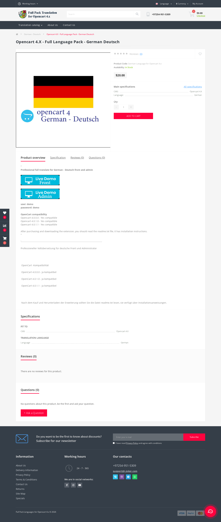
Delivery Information (27, 470)
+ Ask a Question (34, 413)
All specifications (193, 86)
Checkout (201, 15)
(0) (141, 54)
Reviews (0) (77, 157)
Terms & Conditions (26, 479)
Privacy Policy (132, 443)
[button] (4, 240)
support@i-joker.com (125, 471)
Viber (121, 476)
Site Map (20, 493)
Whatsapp (134, 476)
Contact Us (69, 25)
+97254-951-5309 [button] (124, 465)
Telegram (128, 476)
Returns (20, 488)
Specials (20, 498)
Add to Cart (133, 115)
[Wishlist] (200, 54)
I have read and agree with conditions (139, 443)
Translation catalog (29, 25)
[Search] (137, 14)
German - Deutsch (32, 34)
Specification (58, 157)
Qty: (116, 101)
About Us (53, 25)
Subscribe (194, 437)
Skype (115, 476)
